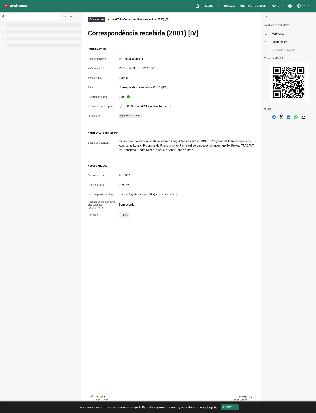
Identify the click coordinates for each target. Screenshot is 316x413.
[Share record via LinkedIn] (288, 117)
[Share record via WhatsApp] (296, 117)
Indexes (229, 5)
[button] (211, 6)
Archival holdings (253, 5)
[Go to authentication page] (290, 6)
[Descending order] (71, 16)
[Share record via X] (281, 117)
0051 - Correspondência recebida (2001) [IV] (142, 19)
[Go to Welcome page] (197, 6)
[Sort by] (65, 16)
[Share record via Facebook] (274, 117)
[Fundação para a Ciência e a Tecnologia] (16, 6)
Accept (228, 407)
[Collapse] (77, 16)
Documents (96, 19)
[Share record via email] (303, 117)
